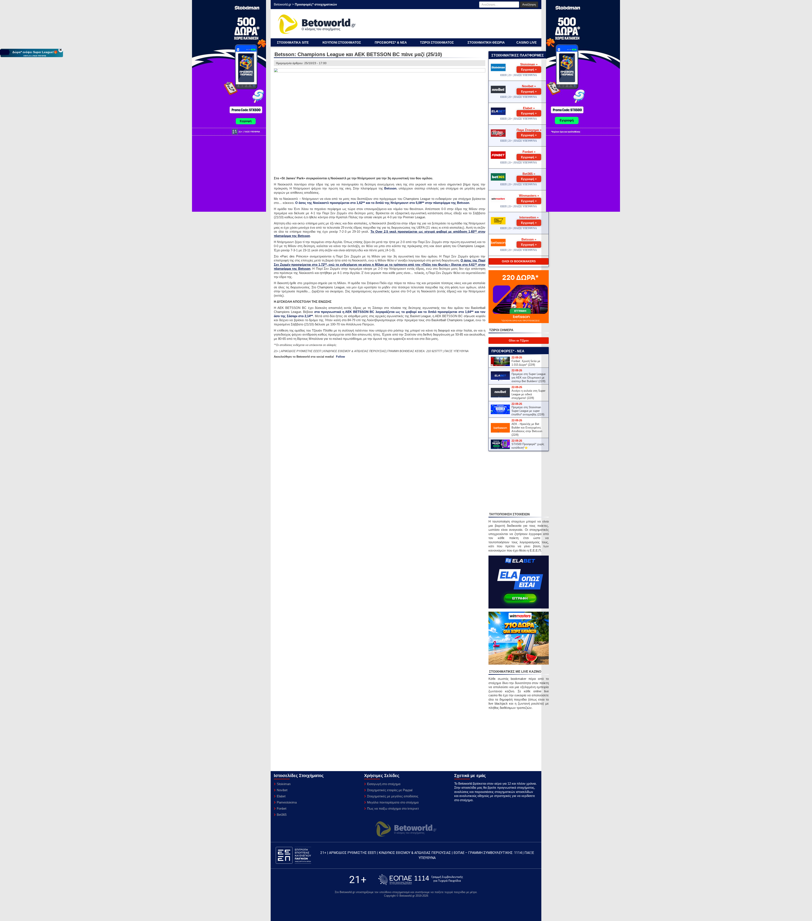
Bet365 (282, 814)
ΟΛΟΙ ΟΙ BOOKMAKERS (519, 261)
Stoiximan (284, 784)
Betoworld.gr (282, 4)
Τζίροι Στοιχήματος (437, 42)
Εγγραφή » (529, 69)
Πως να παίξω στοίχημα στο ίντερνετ (393, 808)
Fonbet (281, 808)
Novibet (282, 790)
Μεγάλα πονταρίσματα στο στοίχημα (393, 802)
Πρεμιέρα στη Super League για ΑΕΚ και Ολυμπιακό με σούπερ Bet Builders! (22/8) (529, 377)
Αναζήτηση (529, 4)
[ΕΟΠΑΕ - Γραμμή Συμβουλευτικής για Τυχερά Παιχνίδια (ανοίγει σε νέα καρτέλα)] (420, 879)
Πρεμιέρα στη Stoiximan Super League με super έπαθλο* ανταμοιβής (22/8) (528, 411)
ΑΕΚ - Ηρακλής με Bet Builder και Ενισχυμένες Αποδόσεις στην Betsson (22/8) (527, 429)
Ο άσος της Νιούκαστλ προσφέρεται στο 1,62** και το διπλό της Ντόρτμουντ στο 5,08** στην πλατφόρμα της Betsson (382, 203)
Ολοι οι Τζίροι (519, 340)
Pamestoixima (287, 802)
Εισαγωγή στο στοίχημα (384, 784)
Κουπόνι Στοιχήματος (341, 42)
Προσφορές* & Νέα (391, 42)
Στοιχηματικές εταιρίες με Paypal (389, 790)
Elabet (281, 796)
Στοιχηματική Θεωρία (486, 42)
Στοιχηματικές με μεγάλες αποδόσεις (392, 796)
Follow (340, 356)
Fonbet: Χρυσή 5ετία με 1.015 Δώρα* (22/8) (526, 363)
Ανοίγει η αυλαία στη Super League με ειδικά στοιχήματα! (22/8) (528, 394)
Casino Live (526, 42)
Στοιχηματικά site (293, 42)
